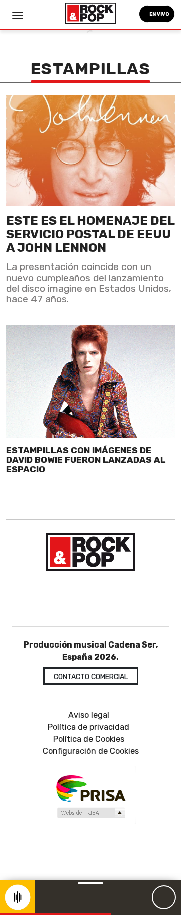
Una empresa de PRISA (90, 788)
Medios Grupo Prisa (91, 812)
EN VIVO (158, 14)
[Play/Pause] (164, 897)
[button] (55, 914)
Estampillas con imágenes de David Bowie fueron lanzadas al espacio (86, 460)
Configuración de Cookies (91, 751)
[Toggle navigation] (17, 15)
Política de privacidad (88, 727)
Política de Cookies (88, 739)
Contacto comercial (91, 677)
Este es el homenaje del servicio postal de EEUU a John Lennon (90, 234)
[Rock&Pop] (90, 552)
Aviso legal (88, 715)
